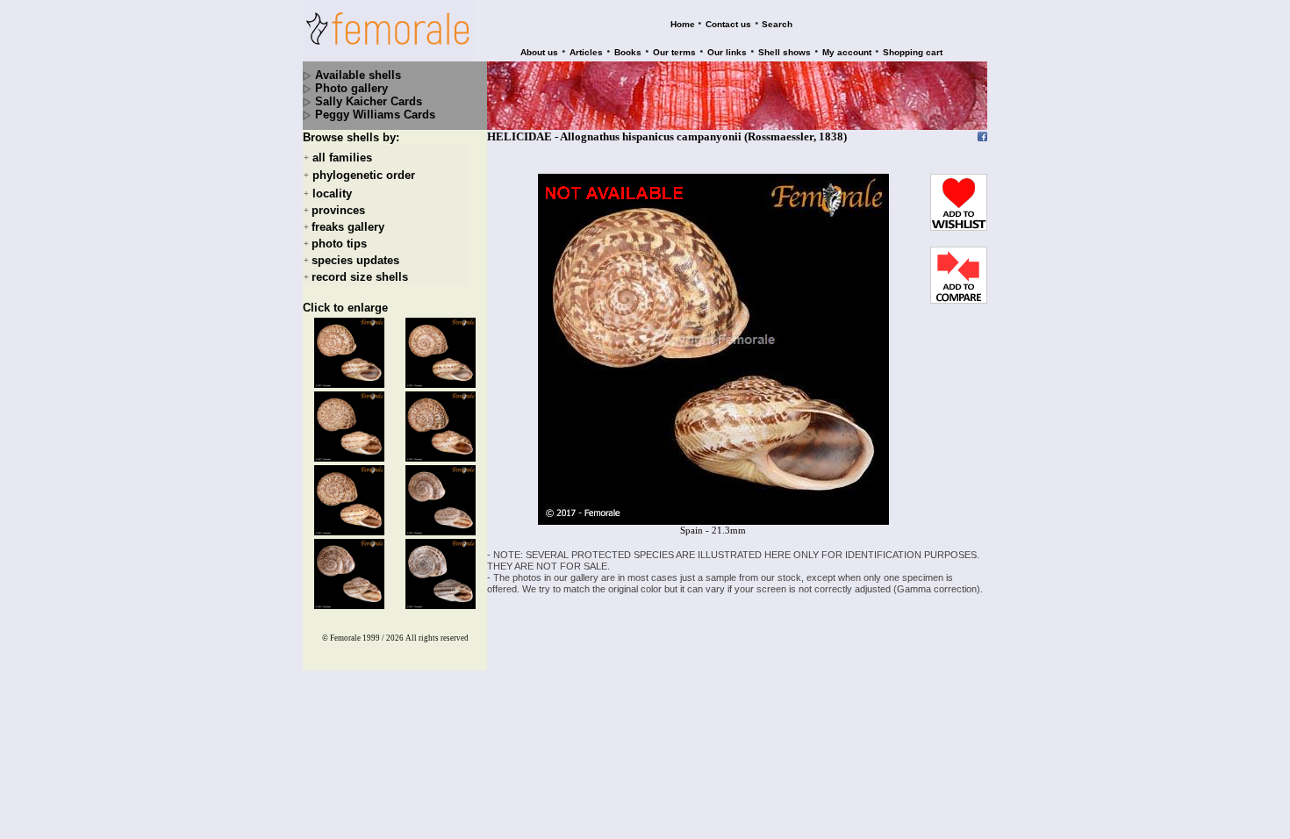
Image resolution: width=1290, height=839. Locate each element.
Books (627, 52)
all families (342, 157)
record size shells (360, 276)
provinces (338, 210)
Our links (727, 52)
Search (777, 24)
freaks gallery (348, 226)
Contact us (728, 24)
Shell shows (784, 52)
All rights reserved (437, 638)
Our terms (674, 52)
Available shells (358, 75)
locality (332, 193)
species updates (355, 260)
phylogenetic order (363, 176)
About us (539, 52)
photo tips (339, 243)
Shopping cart (912, 52)
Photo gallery (351, 88)
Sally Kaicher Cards (368, 101)
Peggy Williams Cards (375, 114)
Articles (586, 52)
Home (682, 24)
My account (846, 52)
